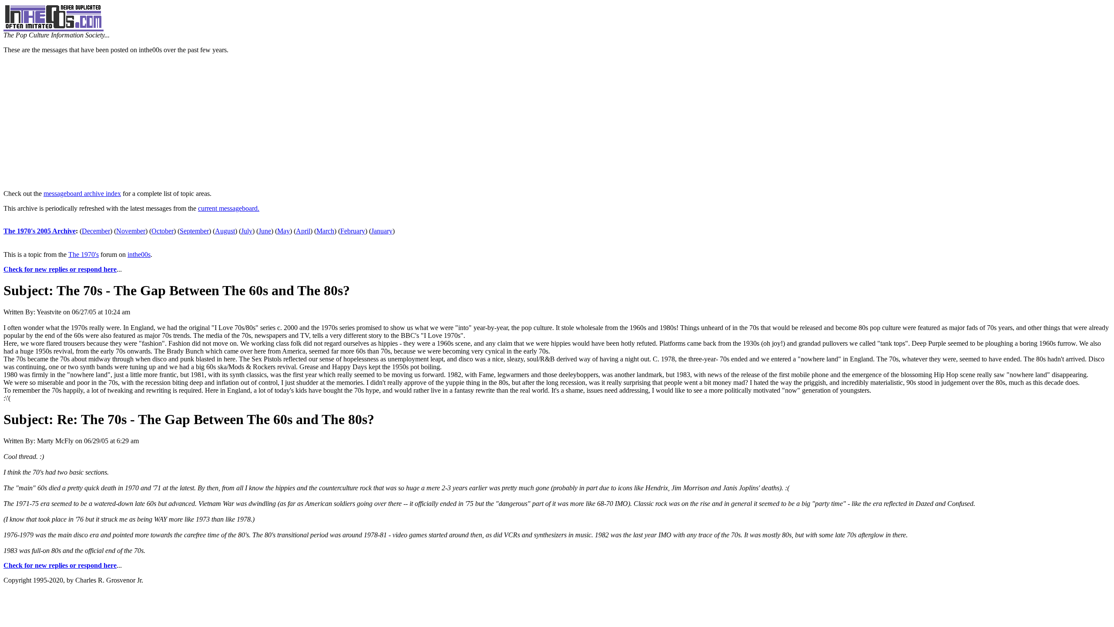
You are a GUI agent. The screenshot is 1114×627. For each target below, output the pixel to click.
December (96, 231)
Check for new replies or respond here (60, 269)
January (382, 231)
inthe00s (139, 254)
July (246, 231)
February (352, 231)
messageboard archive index (82, 193)
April (303, 231)
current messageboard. (228, 208)
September (194, 231)
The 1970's (83, 254)
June (264, 231)
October (162, 231)
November (130, 231)
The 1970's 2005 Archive (39, 231)
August (225, 231)
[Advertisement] (557, 122)
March (325, 231)
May (283, 231)
